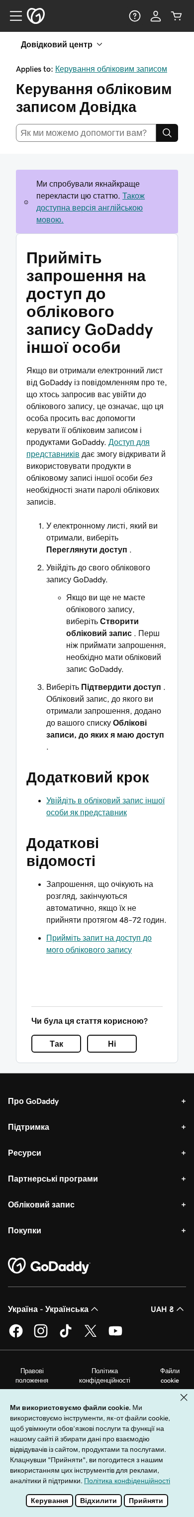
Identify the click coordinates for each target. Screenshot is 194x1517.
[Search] (167, 133)
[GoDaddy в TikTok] (66, 1336)
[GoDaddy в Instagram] (41, 1336)
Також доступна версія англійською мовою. (90, 207)
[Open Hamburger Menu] (12, 16)
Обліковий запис (41, 1204)
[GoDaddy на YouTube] (115, 1336)
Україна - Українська (48, 1309)
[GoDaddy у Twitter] (90, 1336)
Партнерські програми (53, 1179)
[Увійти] (155, 15)
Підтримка (28, 1127)
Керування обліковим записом (111, 69)
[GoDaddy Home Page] (49, 1266)
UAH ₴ (162, 1309)
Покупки (24, 1230)
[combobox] (86, 132)
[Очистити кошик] (177, 16)
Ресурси (24, 1153)
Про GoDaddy (33, 1101)
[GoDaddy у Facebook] (16, 1336)
